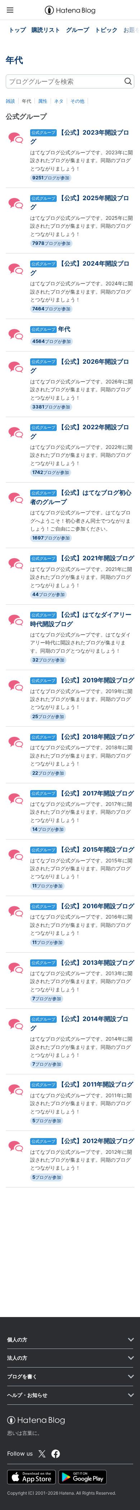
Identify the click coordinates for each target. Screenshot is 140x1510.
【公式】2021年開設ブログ (96, 558)
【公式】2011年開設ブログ (95, 1084)
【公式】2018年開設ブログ (96, 736)
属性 (42, 101)
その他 (77, 101)
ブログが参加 (50, 177)
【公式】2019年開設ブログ (96, 680)
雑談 (10, 101)
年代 (64, 329)
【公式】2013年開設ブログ (96, 962)
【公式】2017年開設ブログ (96, 793)
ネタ (59, 101)
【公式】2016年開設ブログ (96, 906)
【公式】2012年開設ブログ (96, 1140)
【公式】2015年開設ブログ (96, 849)
